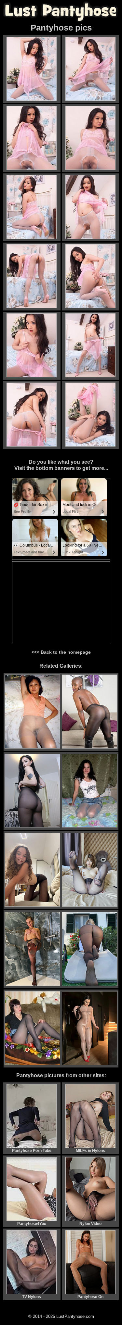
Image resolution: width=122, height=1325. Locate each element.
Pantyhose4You (31, 1223)
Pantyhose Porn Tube (31, 1150)
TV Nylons (31, 1296)
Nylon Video (90, 1223)
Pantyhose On (90, 1296)
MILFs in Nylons (90, 1150)
